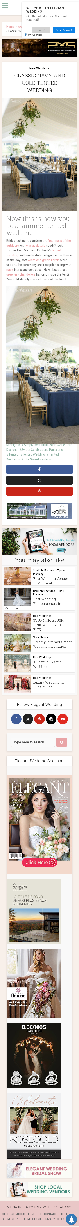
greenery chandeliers (21, 274)
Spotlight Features (44, 570)
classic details (35, 245)
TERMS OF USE (32, 1219)
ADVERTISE (35, 1214)
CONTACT (50, 1214)
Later (41, 30)
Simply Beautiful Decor (40, 445)
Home (10, 26)
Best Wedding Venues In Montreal (51, 580)
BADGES (64, 1214)
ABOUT (20, 1214)
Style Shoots (40, 637)
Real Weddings (39, 68)
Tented (13, 454)
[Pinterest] (39, 719)
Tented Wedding (33, 454)
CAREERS (8, 1214)
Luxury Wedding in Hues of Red (48, 684)
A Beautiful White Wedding (47, 664)
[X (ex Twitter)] (28, 719)
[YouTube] (62, 719)
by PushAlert (35, 34)
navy (9, 269)
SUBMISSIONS (11, 1219)
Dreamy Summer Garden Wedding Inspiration (53, 644)
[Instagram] (51, 719)
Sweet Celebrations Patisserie (42, 449)
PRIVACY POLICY (54, 1219)
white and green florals (43, 260)
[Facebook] (16, 719)
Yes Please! (64, 30)
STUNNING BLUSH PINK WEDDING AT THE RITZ (52, 625)
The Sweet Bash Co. (38, 459)
